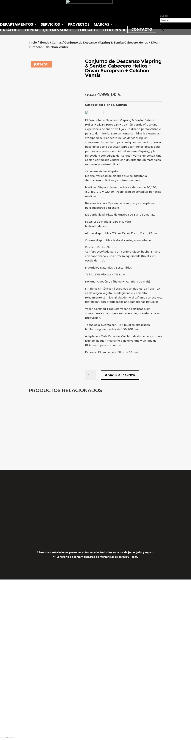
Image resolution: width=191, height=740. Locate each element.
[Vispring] (94, 113)
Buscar (164, 15)
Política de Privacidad (163, 508)
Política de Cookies (163, 515)
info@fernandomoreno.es (73, 516)
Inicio (33, 42)
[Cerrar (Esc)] (12, 737)
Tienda (44, 42)
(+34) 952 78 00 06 (72, 501)
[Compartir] (8, 737)
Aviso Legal (163, 501)
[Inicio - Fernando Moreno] (89, 2)
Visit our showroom (51, 694)
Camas (57, 42)
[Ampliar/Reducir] (1, 737)
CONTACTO (141, 29)
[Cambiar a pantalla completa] (5, 737)
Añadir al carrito (120, 375)
